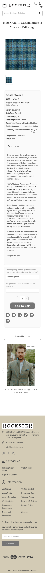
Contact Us (6, 489)
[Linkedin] (32, 315)
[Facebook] (8, 315)
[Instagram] (13, 453)
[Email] (14, 315)
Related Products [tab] (23, 336)
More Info (31, 346)
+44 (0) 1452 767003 (14, 442)
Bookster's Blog (27, 493)
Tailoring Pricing (27, 497)
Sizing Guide (7, 493)
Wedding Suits (8, 501)
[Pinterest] (8, 321)
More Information (9, 497)
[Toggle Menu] (4, 5)
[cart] (41, 7)
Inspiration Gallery (9, 475)
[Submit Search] (39, 13)
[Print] (20, 315)
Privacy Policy (27, 505)
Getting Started (27, 489)
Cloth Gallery (26, 468)
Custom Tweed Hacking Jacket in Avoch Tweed (21, 391)
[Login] (40, 3)
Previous (5, 370)
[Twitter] (26, 315)
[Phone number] (36, 3)
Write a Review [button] (12, 105)
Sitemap (24, 512)
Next (37, 370)
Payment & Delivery (29, 501)
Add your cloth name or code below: (20, 284)
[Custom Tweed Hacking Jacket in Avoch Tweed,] (21, 365)
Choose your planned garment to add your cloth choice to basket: (22, 271)
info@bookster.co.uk (14, 447)
